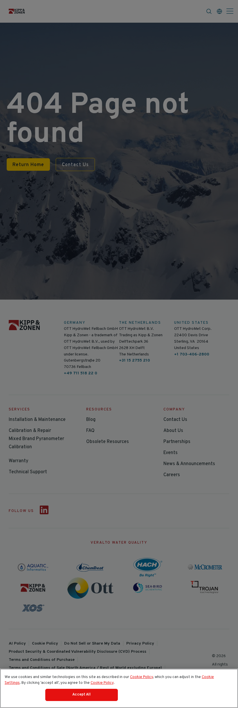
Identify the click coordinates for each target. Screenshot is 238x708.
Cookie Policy (141, 677)
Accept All (81, 694)
